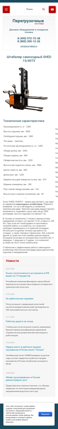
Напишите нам (53, 10)
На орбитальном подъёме (19, 298)
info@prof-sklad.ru (28, 46)
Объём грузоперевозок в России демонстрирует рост (23, 378)
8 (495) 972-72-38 (28, 38)
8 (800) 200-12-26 (28, 41)
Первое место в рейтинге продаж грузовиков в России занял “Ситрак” (25, 348)
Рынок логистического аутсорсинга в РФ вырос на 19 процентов (27, 274)
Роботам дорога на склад (19, 321)
